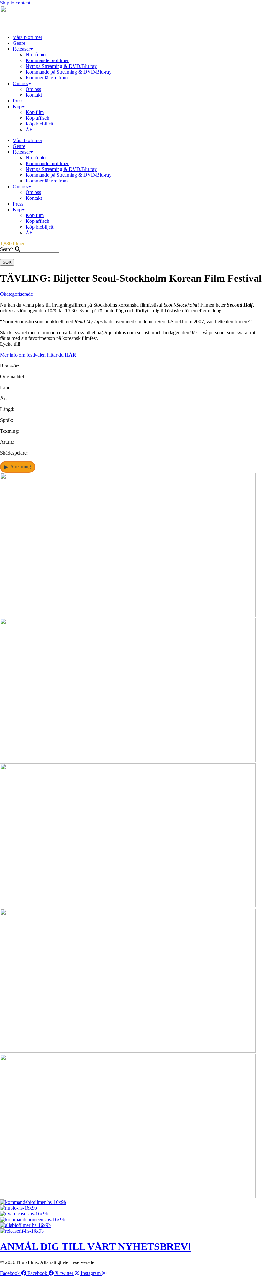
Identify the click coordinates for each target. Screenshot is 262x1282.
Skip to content (15, 2)
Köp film (35, 112)
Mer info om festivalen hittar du (38, 355)
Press (18, 100)
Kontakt (34, 95)
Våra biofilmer (27, 37)
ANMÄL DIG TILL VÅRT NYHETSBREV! (95, 1246)
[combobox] (29, 255)
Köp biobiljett (39, 123)
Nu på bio (36, 54)
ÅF (29, 129)
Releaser (21, 49)
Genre (19, 43)
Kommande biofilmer (47, 60)
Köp (17, 106)
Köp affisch (37, 118)
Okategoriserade (16, 294)
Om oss (20, 83)
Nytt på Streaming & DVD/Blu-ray (61, 66)
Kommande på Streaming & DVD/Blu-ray (69, 72)
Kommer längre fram (47, 77)
